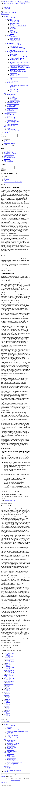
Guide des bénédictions (12, 81)
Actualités (6, 132)
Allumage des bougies (15, 38)
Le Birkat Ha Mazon (11, 120)
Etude (5, 93)
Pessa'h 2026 (13, 31)
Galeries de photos (11, 129)
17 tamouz (12, 87)
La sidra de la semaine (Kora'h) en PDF (13, 182)
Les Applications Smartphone (14, 131)
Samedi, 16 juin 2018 (9, 673)
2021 (9, 668)
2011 (9, 693)
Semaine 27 (6, 708)
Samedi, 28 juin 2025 (9, 656)
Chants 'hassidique (11, 125)
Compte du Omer (14, 32)
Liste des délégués (11, 106)
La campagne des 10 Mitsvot (16, 44)
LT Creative (22, 774)
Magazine (9, 116)
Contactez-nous (7, 7)
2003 (9, 715)
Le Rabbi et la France (15, 70)
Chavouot (12, 34)
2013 (9, 688)
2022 (9, 666)
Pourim (11, 30)
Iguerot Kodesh (10, 114)
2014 (9, 685)
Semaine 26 (6, 692)
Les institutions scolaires (12, 108)
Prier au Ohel (13, 61)
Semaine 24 (6, 695)
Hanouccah (12, 27)
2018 (9, 674)
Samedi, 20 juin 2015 (9, 681)
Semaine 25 (6, 689)
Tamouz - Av (10, 82)
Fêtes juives (9, 19)
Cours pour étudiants (11, 112)
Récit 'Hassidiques (11, 117)
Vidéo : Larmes (13, 73)
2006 (9, 707)
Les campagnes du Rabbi (13, 43)
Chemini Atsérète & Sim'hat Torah (18, 26)
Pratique (6, 16)
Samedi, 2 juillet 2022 (9, 664)
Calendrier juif (13, 36)
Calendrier (9, 35)
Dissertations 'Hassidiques (13, 121)
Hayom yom (13, 96)
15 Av (11, 90)
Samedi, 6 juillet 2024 (9, 659)
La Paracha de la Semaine (13, 104)
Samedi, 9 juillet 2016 (9, 678)
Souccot (11, 24)
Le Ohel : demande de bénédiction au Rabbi (17, 51)
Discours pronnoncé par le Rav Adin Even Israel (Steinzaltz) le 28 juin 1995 (20, 68)
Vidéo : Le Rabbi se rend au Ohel (18, 71)
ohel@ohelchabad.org (10, 500)
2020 (9, 671)
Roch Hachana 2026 (14, 22)
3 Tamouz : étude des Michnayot (17, 58)
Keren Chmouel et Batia (12, 91)
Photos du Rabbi (14, 75)
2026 (9, 655)
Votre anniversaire (14, 46)
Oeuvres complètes (11, 118)
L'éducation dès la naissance (16, 47)
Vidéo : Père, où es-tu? (15, 74)
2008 (9, 702)
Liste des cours (10, 110)
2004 (9, 713)
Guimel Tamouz (10, 52)
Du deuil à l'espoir (14, 83)
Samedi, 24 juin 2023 (9, 661)
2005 (9, 710)
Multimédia (6, 126)
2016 (9, 679)
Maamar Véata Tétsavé (15, 59)
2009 (9, 699)
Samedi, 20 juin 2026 (9, 653)
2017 (9, 677)
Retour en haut (5, 721)
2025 (9, 657)
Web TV (9, 128)
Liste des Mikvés (11, 79)
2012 (9, 691)
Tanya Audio (13, 97)
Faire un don (7, 8)
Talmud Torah (10, 109)
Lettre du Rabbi (13, 55)
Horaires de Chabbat (11, 17)
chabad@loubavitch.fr (15, 780)
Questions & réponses (12, 105)
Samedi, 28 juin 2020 (9, 670)
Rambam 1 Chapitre (14, 100)
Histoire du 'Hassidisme (12, 124)
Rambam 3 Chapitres (15, 101)
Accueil (5, 6)
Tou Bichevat (13, 28)
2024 (9, 660)
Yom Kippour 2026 (14, 23)
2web (10, 774)
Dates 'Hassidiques (14, 42)
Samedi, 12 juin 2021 (9, 667)
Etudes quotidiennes (11, 94)
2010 (9, 696)
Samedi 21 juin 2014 (8, 684)
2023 (9, 663)
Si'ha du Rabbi (13, 54)
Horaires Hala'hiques (25, 2)
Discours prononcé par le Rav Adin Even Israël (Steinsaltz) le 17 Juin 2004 (19, 65)
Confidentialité (4, 782)
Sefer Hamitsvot (13, 98)
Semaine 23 (6, 686)
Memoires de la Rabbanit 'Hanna (14, 122)
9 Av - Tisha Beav (14, 89)
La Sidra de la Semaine (12, 102)
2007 (9, 704)
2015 (9, 682)
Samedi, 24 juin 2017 (9, 675)
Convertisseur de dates (15, 39)
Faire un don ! (5, 14)
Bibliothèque (7, 113)
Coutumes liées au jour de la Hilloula (18, 56)
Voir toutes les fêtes (14, 20)
